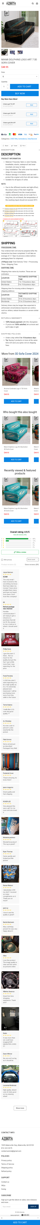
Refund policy (6, 1171)
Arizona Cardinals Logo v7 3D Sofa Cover (15, 390)
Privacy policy (6, 1160)
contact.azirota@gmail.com (11, 1151)
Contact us (5, 1182)
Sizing (3, 1189)
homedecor (22, 139)
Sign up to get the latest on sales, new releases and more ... (19, 1201)
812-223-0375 (6, 1148)
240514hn (14, 139)
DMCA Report (15, 1215)
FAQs (3, 1186)
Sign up (33, 1206)
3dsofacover (32, 139)
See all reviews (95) (20, 535)
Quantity (4, 82)
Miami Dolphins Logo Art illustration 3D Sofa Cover (16, 448)
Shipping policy (7, 1168)
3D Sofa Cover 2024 (26, 353)
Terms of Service (7, 1164)
